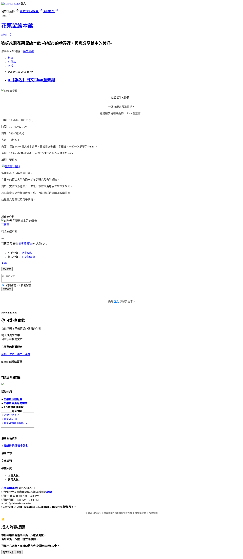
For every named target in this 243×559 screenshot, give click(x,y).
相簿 (10, 57)
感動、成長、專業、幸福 (15, 354)
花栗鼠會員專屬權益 (15, 403)
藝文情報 (28, 51)
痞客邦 (22, 243)
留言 (29, 243)
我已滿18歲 (8, 552)
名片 (10, 65)
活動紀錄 (27, 253)
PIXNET (97, 513)
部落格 (12, 61)
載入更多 (7, 269)
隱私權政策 (140, 513)
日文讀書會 (28, 256)
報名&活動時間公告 (15, 423)
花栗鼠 (5, 224)
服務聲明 (153, 513)
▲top (4, 262)
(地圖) (49, 492)
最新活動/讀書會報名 (16, 445)
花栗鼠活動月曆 (13, 399)
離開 (19, 552)
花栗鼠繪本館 (17, 26)
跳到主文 (6, 34)
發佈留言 (7, 289)
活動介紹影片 (12, 415)
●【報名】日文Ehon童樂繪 (31, 80)
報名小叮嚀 (10, 419)
